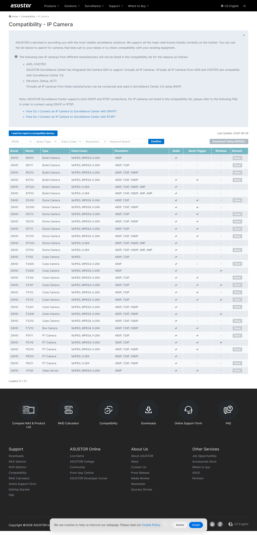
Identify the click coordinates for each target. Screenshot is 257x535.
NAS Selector (17, 461)
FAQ (11, 495)
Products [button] (50, 6)
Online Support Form (22, 484)
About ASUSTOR (142, 456)
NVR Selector (17, 467)
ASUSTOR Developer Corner (89, 478)
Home (14, 16)
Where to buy (201, 467)
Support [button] (115, 6)
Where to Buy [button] (137, 6)
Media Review (140, 478)
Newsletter (138, 484)
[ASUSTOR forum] (220, 524)
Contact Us (138, 467)
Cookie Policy (151, 525)
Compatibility (28, 16)
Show (237, 158)
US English (231, 6)
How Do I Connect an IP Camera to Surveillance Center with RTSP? (70, 116)
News (134, 461)
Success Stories (141, 489)
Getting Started (19, 489)
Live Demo (77, 456)
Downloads (16, 456)
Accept (196, 524)
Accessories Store (204, 461)
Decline (180, 524)
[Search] (244, 6)
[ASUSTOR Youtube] (212, 524)
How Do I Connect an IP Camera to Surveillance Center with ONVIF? (71, 111)
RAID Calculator (19, 478)
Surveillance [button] (93, 6)
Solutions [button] (70, 6)
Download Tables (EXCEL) (228, 141)
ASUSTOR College (82, 461)
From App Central (82, 472)
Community (77, 467)
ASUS (196, 472)
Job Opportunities (204, 456)
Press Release (140, 472)
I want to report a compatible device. (33, 133)
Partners (198, 478)
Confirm (156, 141)
